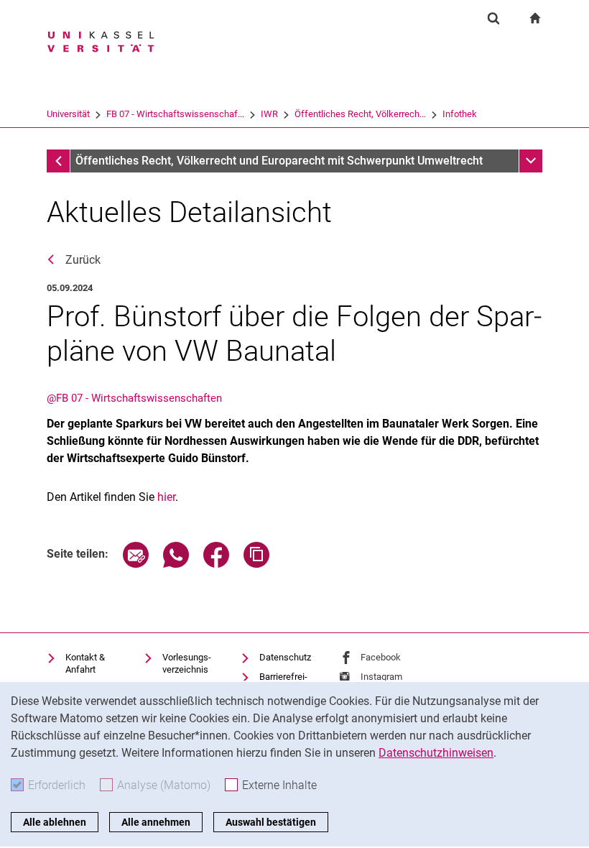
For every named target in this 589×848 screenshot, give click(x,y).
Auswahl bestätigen (271, 822)
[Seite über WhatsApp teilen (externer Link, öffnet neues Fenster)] (176, 564)
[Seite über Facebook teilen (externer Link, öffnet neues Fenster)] (216, 564)
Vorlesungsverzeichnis (186, 664)
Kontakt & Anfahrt (85, 664)
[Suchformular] (493, 18)
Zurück (83, 260)
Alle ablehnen (54, 822)
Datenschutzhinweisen (436, 753)
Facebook (381, 657)
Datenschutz (285, 657)
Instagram (381, 676)
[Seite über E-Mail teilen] (136, 564)
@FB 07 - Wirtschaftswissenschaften (134, 398)
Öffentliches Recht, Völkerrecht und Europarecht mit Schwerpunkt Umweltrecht (279, 160)
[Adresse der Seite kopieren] (256, 564)
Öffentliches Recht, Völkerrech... (360, 114)
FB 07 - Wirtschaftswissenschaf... (175, 114)
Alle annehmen (155, 822)
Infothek (459, 114)
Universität (68, 114)
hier (166, 497)
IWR (269, 114)
